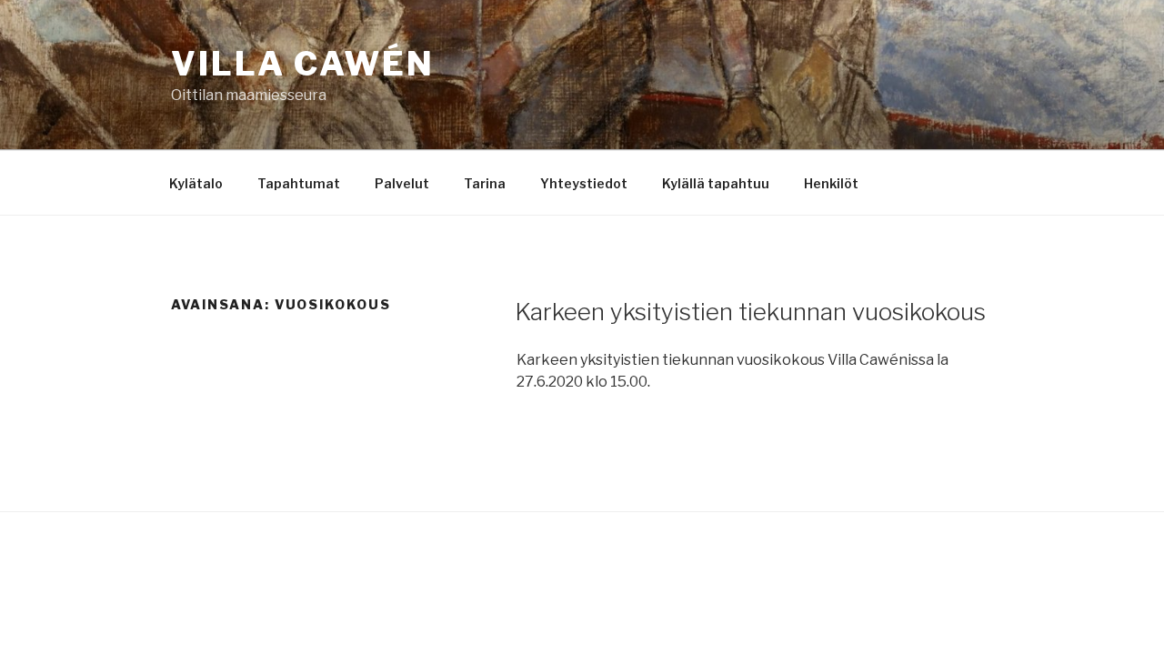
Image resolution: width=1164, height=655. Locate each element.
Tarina (485, 183)
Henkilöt (831, 183)
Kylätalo (196, 183)
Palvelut (402, 183)
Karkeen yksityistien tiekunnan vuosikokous (750, 311)
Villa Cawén (303, 64)
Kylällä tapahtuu (715, 183)
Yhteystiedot (583, 183)
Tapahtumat (298, 183)
